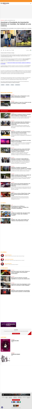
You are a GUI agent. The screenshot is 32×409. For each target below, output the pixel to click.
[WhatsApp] (5, 50)
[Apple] (18, 402)
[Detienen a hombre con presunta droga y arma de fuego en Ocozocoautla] (5, 134)
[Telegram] (7, 50)
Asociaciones (18, 84)
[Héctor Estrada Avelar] (2, 255)
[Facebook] (1, 50)
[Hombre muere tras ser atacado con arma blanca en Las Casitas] (5, 143)
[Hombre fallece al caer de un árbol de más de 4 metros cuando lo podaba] (5, 103)
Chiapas (12, 84)
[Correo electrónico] (9, 50)
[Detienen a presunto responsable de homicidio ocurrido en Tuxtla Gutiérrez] (5, 161)
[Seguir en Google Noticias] (30, 50)
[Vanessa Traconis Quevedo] (2, 259)
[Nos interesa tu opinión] (16, 395)
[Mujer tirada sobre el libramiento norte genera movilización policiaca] (5, 97)
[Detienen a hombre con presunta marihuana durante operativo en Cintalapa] (5, 169)
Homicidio (7, 84)
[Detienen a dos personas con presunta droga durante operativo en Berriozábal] (5, 291)
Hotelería (2, 84)
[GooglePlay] (20, 402)
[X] (3, 50)
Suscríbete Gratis (16, 333)
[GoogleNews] (16, 402)
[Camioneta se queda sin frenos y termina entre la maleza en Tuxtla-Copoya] (5, 116)
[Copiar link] (11, 50)
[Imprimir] (13, 50)
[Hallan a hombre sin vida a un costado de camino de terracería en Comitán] (5, 177)
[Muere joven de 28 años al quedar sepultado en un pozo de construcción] (5, 279)
